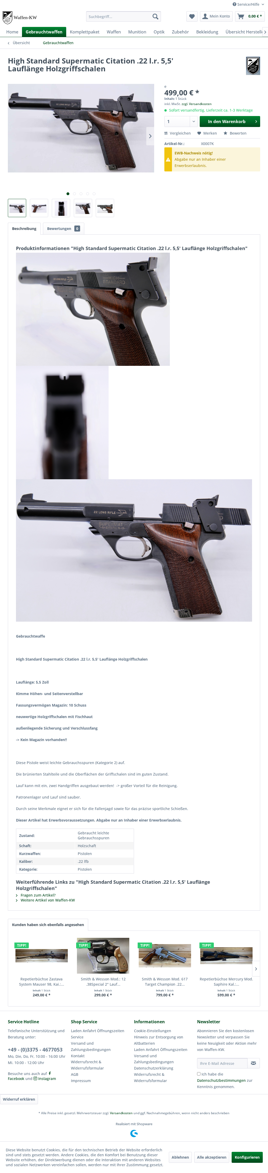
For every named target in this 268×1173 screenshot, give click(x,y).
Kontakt (78, 1055)
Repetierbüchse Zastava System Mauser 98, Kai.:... (41, 981)
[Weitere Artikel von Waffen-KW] (253, 66)
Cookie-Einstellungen (152, 1030)
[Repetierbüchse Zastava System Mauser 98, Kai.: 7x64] (42, 955)
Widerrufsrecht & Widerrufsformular (87, 1065)
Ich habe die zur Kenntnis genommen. (225, 1080)
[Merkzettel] (192, 16)
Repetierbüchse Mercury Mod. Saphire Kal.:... (226, 981)
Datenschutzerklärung (153, 1068)
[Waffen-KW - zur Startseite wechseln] (20, 17)
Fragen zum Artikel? (37, 895)
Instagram (46, 1078)
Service (77, 1037)
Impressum (81, 1080)
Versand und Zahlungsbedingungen (91, 1046)
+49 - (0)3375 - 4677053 (35, 1049)
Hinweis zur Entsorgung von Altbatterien (158, 1040)
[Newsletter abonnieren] (253, 1063)
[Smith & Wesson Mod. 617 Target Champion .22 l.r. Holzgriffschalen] (165, 955)
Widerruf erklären (19, 1099)
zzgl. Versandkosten (197, 104)
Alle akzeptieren (211, 1157)
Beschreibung (24, 228)
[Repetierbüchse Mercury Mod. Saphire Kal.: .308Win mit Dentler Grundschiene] (227, 955)
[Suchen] (155, 16)
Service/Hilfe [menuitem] (248, 4)
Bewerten (238, 133)
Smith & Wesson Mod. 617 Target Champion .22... (165, 981)
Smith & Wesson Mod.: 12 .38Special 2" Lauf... (103, 981)
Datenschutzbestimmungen (221, 1080)
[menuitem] (123, 16)
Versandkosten (121, 1113)
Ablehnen (180, 1157)
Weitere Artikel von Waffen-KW (47, 900)
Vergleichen (180, 133)
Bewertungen (62, 228)
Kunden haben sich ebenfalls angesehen (48, 924)
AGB (74, 1074)
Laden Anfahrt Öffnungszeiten (97, 1030)
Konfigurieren (247, 1157)
